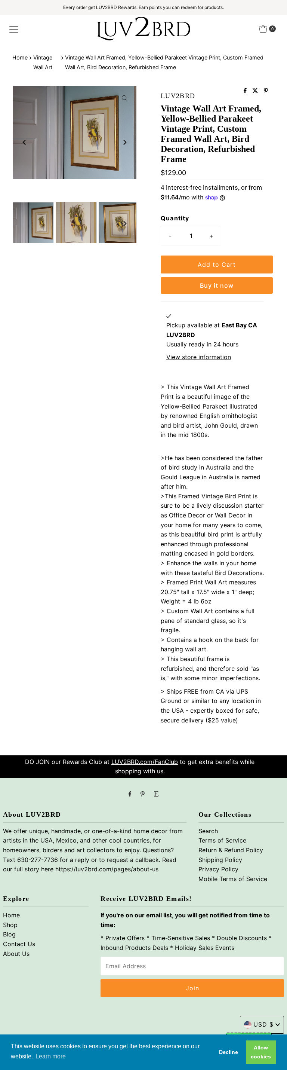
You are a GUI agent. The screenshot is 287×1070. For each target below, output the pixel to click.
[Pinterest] (143, 794)
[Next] (124, 142)
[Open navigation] (14, 29)
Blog (9, 934)
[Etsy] (156, 794)
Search (208, 831)
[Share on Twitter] (256, 91)
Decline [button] (228, 1052)
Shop (10, 925)
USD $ (263, 1024)
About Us (16, 953)
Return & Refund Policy (230, 850)
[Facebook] (130, 794)
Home (20, 57)
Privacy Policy (218, 869)
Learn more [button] (51, 1056)
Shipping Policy (220, 859)
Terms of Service (222, 840)
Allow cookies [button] (261, 1052)
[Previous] (24, 142)
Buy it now (217, 285)
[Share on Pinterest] (266, 91)
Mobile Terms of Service (232, 879)
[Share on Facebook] (246, 91)
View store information (198, 357)
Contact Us (19, 944)
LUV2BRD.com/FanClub (144, 761)
